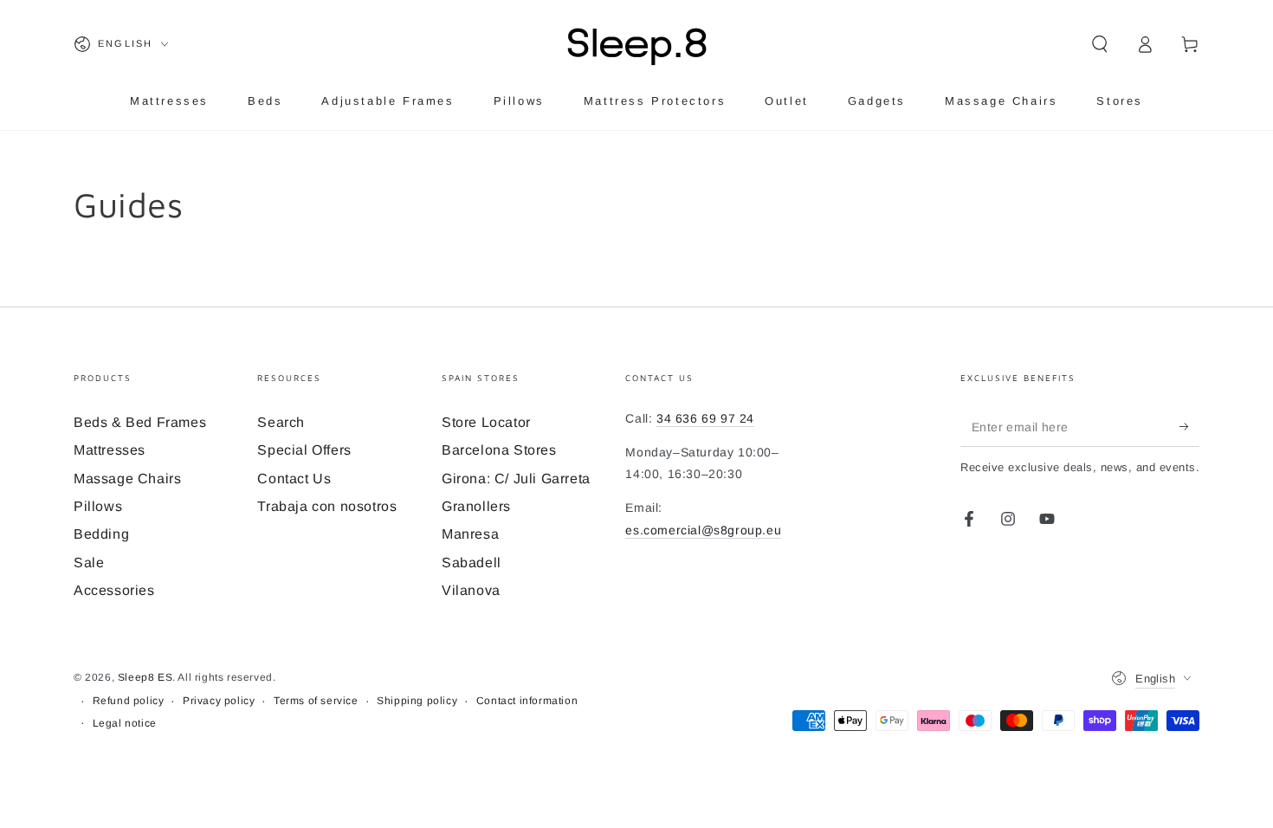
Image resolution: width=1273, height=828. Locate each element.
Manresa (470, 534)
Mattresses (109, 450)
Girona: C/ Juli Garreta (516, 478)
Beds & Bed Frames (140, 422)
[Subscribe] (1189, 427)
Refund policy (129, 701)
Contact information (527, 701)
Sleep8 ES (145, 677)
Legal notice (125, 723)
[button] (1099, 44)
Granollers (476, 506)
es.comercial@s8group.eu (703, 530)
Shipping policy (417, 701)
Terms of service (316, 701)
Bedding (101, 534)
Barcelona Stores (499, 450)
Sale (89, 562)
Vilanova (471, 590)
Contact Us (294, 478)
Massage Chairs (127, 478)
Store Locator (486, 422)
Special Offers (304, 450)
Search (281, 422)
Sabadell (471, 562)
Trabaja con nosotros (327, 506)
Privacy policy (219, 701)
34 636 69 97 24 (705, 418)
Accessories (114, 590)
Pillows (98, 506)
